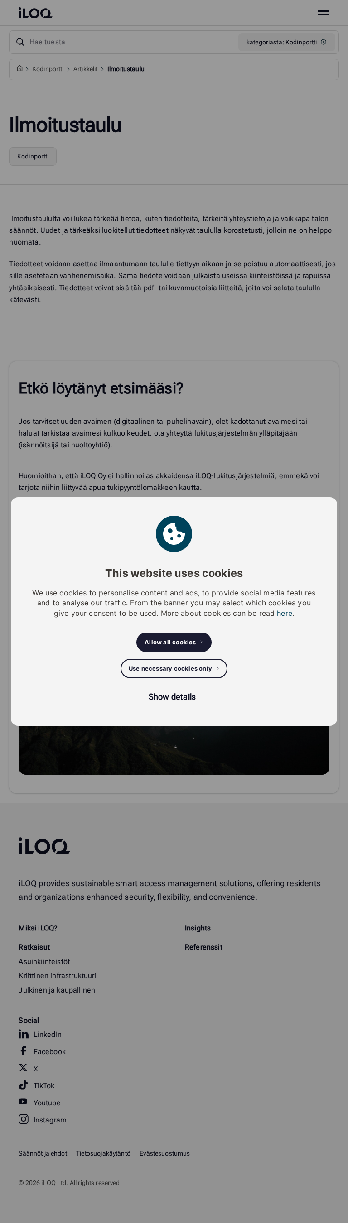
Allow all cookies (170, 642)
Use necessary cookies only (170, 668)
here (284, 613)
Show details (172, 696)
